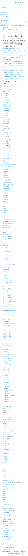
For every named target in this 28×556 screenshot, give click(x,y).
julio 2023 (5, 125)
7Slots (4, 216)
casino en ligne (7, 288)
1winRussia (6, 169)
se (3, 486)
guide (4, 338)
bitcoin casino (6, 269)
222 (4, 206)
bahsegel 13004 (7, 251)
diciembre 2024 (7, 106)
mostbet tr (5, 399)
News (4, 410)
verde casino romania (8, 525)
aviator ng (5, 245)
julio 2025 (5, 93)
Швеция (5, 540)
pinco (4, 447)
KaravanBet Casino (8, 353)
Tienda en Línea (4, 16)
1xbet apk (5, 175)
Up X (4, 514)
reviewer (5, 479)
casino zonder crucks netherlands (11, 303)
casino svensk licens (8, 299)
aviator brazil (6, 234)
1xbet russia (6, 199)
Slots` (4, 495)
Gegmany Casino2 (7, 332)
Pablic (4, 423)
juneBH (5, 351)
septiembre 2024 (7, 112)
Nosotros (2, 12)
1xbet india (6, 186)
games (4, 330)
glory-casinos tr (7, 336)
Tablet (4, 506)
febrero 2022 (6, 138)
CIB (4, 312)
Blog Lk (4, 275)
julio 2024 (5, 115)
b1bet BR (5, 247)
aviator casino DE (7, 236)
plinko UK (5, 458)
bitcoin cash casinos (8, 268)
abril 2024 (5, 117)
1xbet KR (5, 190)
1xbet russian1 (6, 203)
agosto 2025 (6, 91)
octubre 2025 (6, 88)
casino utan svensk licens (9, 301)
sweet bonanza (7, 503)
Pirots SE (5, 451)
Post (4, 462)
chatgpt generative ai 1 (9, 310)
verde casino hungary (8, 521)
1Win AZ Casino (7, 153)
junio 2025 (5, 95)
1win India (5, 162)
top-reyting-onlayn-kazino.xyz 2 (11, 510)
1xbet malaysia (7, 192)
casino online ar (7, 295)
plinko (4, 455)
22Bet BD (5, 210)
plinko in (5, 456)
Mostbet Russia (7, 397)
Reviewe (5, 477)
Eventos (2, 18)
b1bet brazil (6, 249)
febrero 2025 (6, 102)
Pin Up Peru (6, 438)
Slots (4, 493)
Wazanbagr (6, 532)
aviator (4, 232)
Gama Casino (6, 325)
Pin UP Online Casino (8, 436)
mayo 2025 (5, 97)
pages (4, 425)
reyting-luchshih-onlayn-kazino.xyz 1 (12, 482)
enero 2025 (6, 104)
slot (4, 490)
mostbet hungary (7, 390)
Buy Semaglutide (7, 282)
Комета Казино (7, 536)
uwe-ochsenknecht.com (9, 519)
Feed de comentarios (8, 547)
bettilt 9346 (6, 260)
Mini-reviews (6, 369)
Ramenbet (5, 473)
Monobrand (6, 379)
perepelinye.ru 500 (8, 430)
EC (3, 318)
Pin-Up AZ (5, 440)
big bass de (6, 266)
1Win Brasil (6, 155)
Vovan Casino (6, 529)
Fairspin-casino (7, 321)
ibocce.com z (6, 342)
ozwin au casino (7, 421)
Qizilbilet (5, 471)
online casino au (7, 416)
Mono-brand (6, 377)
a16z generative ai (7, 219)
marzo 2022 (6, 136)
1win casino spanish (8, 158)
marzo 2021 (6, 143)
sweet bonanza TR (7, 504)
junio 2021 (5, 141)
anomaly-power (7, 227)
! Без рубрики (6, 147)
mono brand (6, 373)
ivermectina (6, 349)
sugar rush (5, 501)
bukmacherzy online (8, 281)
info (4, 347)
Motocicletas (3, 14)
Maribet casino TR (7, 358)
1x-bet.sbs (5, 171)
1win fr (4, 160)
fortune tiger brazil (8, 323)
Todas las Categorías (8, 508)
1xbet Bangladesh (7, 179)
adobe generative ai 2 (8, 223)
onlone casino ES (7, 417)
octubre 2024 (6, 110)
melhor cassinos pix (8, 366)
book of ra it (6, 279)
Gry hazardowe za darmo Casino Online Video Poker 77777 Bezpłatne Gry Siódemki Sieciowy (14, 50)
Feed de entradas (7, 546)
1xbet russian (6, 201)
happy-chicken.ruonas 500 (10, 340)
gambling (5, 327)
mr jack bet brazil (7, 404)
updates (5, 517)
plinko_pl (5, 460)
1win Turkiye (6, 166)
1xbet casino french (8, 184)
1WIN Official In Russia (9, 164)
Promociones (3, 20)
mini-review (6, 367)
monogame (6, 382)
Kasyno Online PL (7, 355)
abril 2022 (5, 134)
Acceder (5, 544)
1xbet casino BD (7, 182)
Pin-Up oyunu (6, 442)
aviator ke (5, 242)
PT (3, 467)
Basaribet (5, 255)
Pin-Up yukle (6, 443)
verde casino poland (8, 523)
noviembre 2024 (7, 108)
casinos (5, 306)
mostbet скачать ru (8, 401)
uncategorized (6, 512)
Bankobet (5, 253)
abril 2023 (5, 127)
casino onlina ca (7, 293)
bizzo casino (6, 271)
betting (5, 262)
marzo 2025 (6, 101)
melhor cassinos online (9, 364)
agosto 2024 (6, 114)
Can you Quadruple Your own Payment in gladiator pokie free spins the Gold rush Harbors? (13, 67)
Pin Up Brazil (6, 434)
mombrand (6, 371)
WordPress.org (6, 549)
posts (4, 464)
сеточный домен (7, 538)
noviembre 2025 (7, 86)
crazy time (5, 314)
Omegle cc (5, 414)
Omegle (5, 412)
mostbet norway (7, 393)
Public (4, 469)
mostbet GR (6, 388)
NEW (4, 408)
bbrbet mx (5, 258)
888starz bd (6, 218)
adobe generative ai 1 (8, 221)
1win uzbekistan (7, 168)
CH (3, 308)
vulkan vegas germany (8, 530)
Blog (4, 273)
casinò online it (7, 297)
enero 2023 (6, 128)
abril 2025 (5, 99)
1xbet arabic (6, 177)
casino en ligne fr (7, 290)
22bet (4, 208)
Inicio (1, 11)
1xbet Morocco (6, 194)
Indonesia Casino (7, 345)
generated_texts (7, 334)
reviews (5, 480)
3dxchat (5, 214)
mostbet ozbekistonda (8, 395)
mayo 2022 (5, 132)
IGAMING (5, 343)
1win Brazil (6, 157)
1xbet (4, 173)
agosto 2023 (6, 123)
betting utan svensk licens (9, 264)
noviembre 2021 (7, 139)
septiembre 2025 (7, 90)
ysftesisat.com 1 (7, 534)
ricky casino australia (8, 484)
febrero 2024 (6, 119)
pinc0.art (5, 445)
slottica (5, 497)
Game (4, 329)
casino (4, 286)
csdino (4, 316)
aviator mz (5, 243)
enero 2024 (6, 121)
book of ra (5, 277)
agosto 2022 (6, 130)
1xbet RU (5, 197)
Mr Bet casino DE (7, 403)
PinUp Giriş (6, 449)
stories (4, 499)
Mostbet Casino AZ (8, 386)
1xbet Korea (6, 188)
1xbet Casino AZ (7, 181)
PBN (4, 427)
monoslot (5, 384)
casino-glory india (7, 305)
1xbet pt (5, 195)
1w (3, 151)
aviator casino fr (7, 238)
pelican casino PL (7, 429)
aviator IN (5, 240)
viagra (4, 527)
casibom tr (5, 284)
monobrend (6, 380)
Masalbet (5, 362)
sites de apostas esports (9, 488)
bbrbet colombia (7, 256)
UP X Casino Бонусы (8, 516)
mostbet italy (6, 392)
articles (5, 229)
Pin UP (4, 432)
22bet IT (5, 212)
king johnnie (6, 356)
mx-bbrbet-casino (7, 406)
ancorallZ (5, 225)
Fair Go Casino (6, 319)
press (4, 466)
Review (4, 475)
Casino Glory (6, 292)
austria (4, 230)
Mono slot (5, 375)
